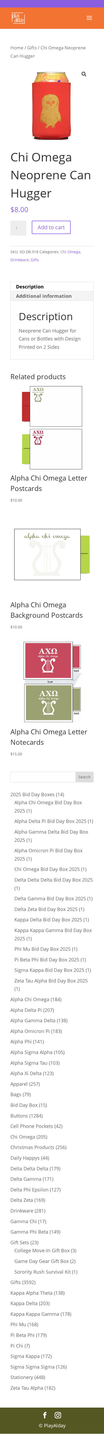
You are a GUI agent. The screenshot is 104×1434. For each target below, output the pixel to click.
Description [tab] (30, 286)
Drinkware (19, 259)
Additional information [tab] (44, 296)
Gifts (32, 48)
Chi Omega (70, 251)
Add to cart (51, 227)
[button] (84, 74)
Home (16, 48)
